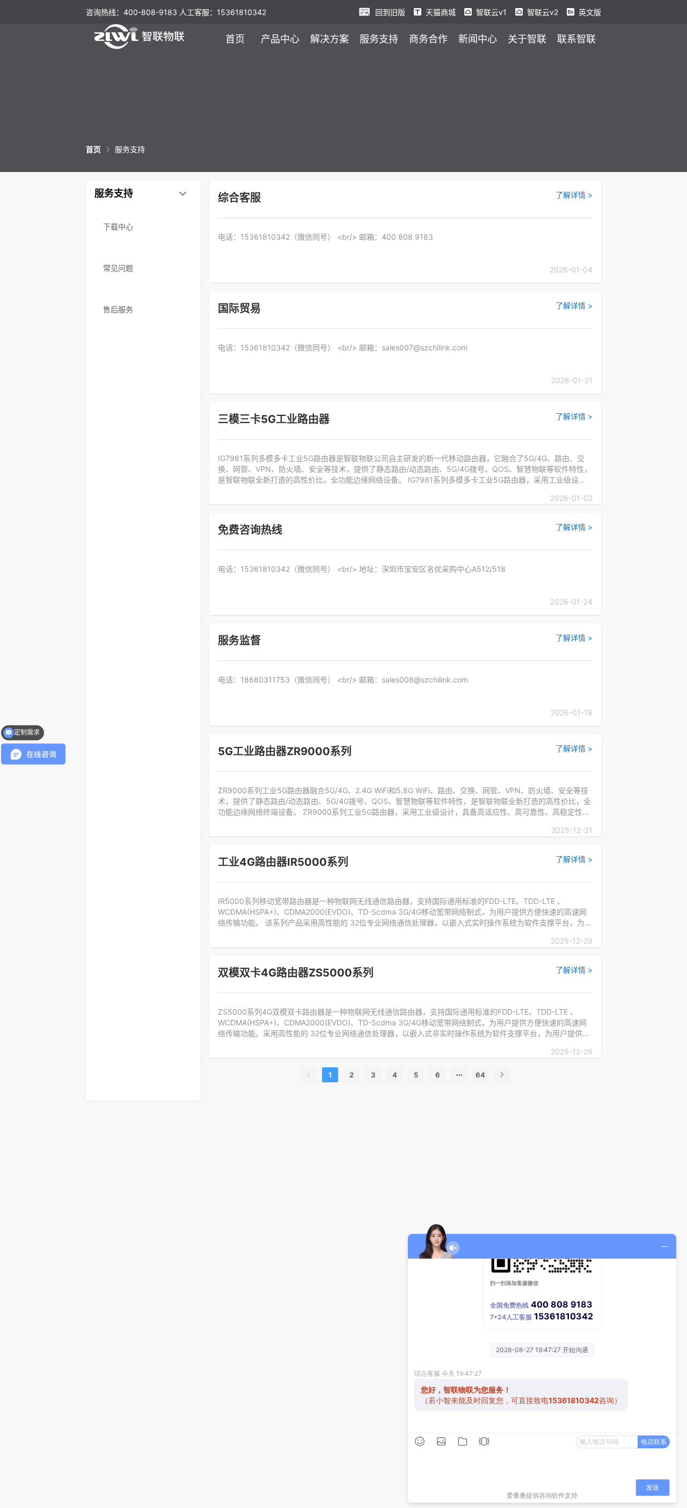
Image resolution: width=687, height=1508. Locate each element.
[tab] (143, 193)
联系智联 (576, 39)
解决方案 (329, 39)
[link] (93, 149)
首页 (235, 39)
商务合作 (428, 39)
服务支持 (379, 39)
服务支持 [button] (113, 193)
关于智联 (527, 39)
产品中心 (280, 39)
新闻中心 (477, 39)
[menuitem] (235, 39)
